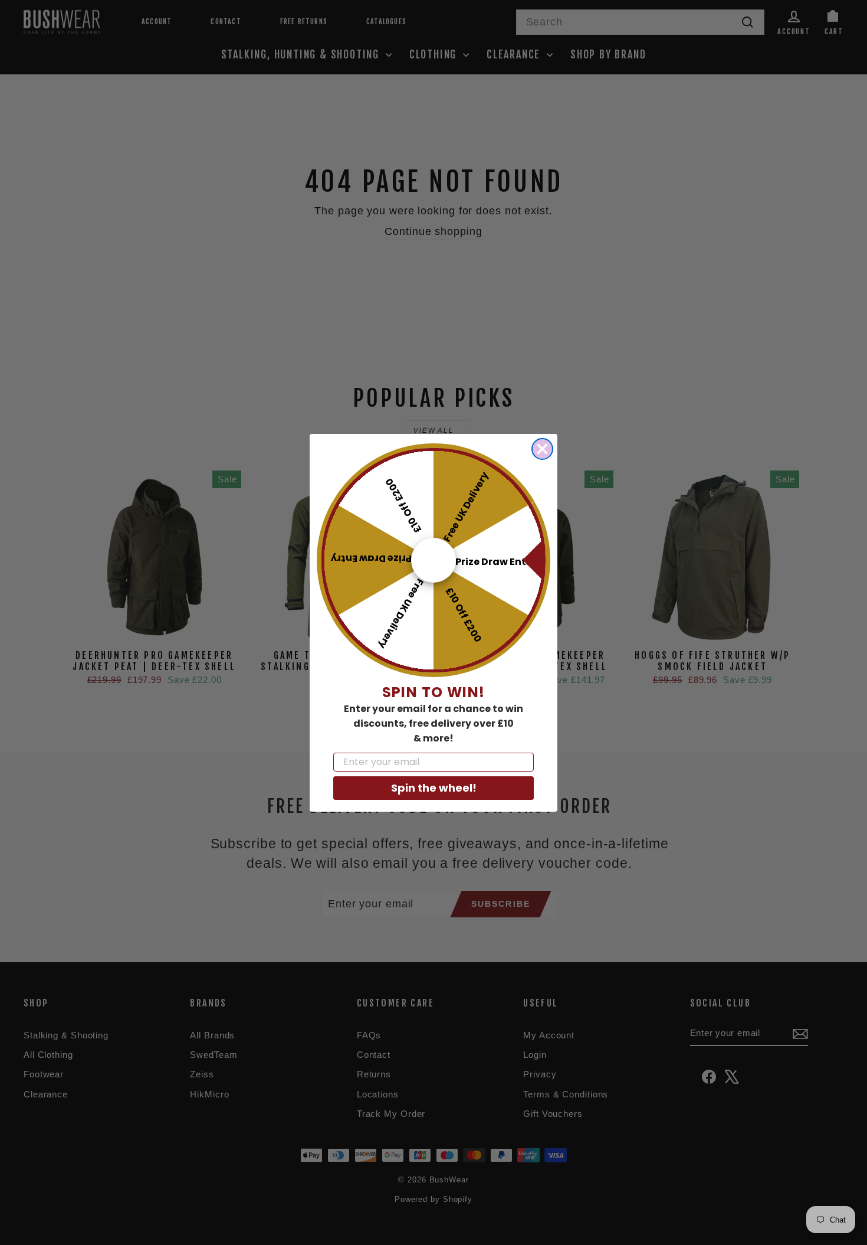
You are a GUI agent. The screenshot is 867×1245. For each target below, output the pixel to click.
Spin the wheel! (434, 787)
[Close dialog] (542, 449)
